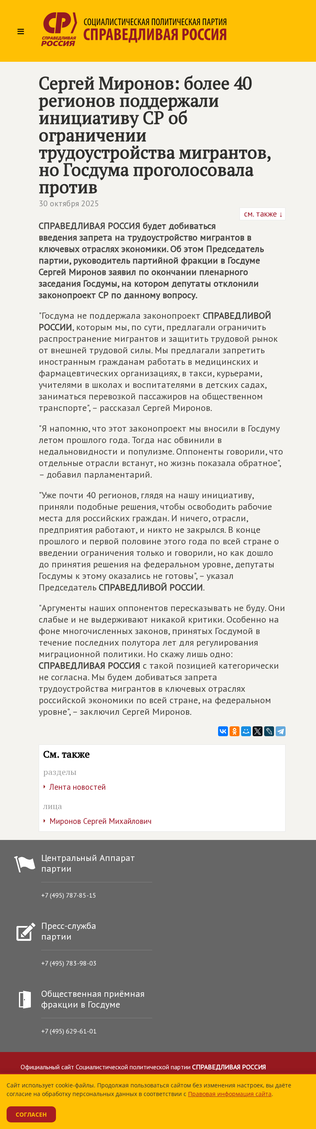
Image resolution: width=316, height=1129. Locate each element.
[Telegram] (281, 731)
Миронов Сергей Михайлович (100, 821)
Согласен (31, 1114)
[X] (258, 731)
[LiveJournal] (269, 731)
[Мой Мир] (246, 731)
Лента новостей (77, 787)
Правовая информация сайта (230, 1094)
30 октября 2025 (69, 203)
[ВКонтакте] (223, 731)
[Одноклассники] (234, 731)
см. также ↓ (262, 214)
